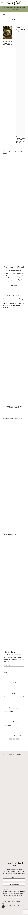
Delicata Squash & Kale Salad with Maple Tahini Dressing (20, 140)
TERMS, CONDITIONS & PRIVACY (11, 901)
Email (6, 672)
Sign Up (14, 682)
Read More (14, 285)
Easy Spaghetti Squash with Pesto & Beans (7, 43)
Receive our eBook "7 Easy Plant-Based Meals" (14, 9)
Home (3, 14)
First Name (7, 665)
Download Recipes (14, 884)
